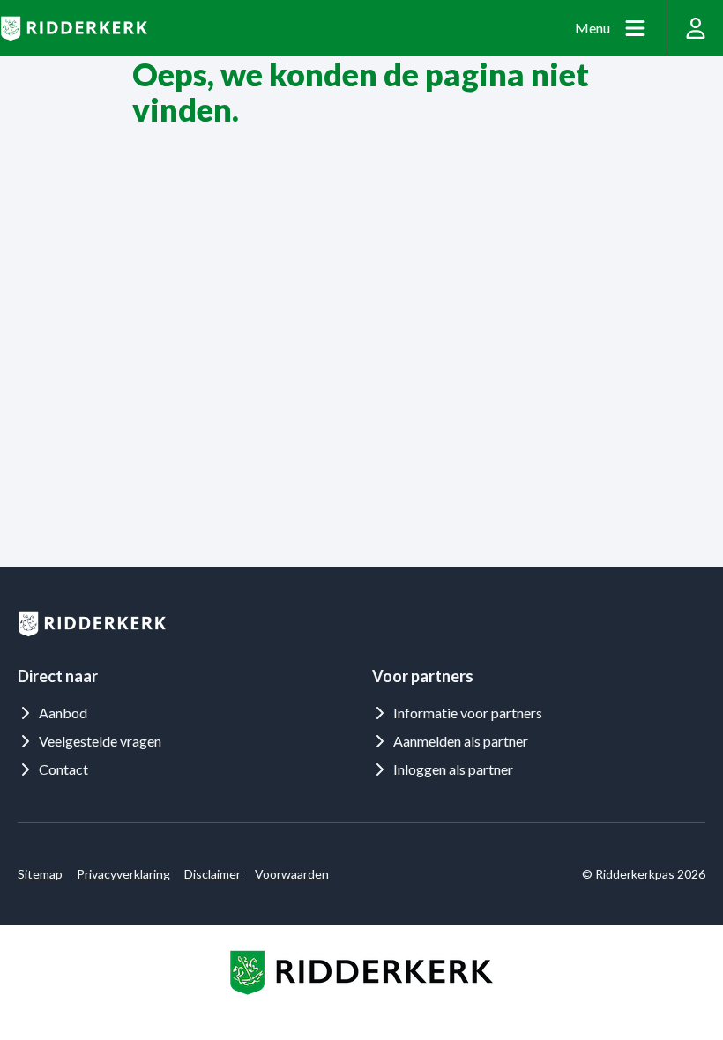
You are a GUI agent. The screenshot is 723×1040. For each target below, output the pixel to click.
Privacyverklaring (123, 873)
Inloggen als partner (453, 769)
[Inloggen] (695, 28)
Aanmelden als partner (460, 740)
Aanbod (63, 712)
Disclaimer (212, 873)
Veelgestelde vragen (100, 740)
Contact (63, 769)
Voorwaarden (292, 873)
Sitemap (40, 873)
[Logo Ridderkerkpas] (73, 28)
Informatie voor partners (467, 712)
